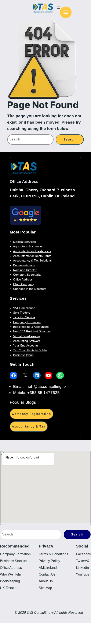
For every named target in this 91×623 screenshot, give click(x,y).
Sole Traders (21, 312)
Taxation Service (24, 317)
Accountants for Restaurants (32, 256)
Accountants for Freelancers (32, 251)
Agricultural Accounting (28, 246)
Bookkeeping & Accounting (31, 326)
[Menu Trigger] (66, 12)
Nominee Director (25, 270)
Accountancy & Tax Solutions (32, 260)
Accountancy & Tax (28, 426)
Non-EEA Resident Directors (32, 331)
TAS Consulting (38, 612)
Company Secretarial (27, 274)
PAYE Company (23, 284)
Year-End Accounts (26, 345)
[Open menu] (58, 7)
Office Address (23, 279)
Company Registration (31, 413)
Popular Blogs (23, 402)
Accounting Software (27, 341)
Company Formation (27, 322)
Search (77, 534)
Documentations (24, 265)
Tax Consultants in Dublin (30, 350)
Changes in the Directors (29, 288)
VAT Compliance (24, 308)
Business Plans (23, 355)
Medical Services (24, 241)
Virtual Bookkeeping (26, 336)
